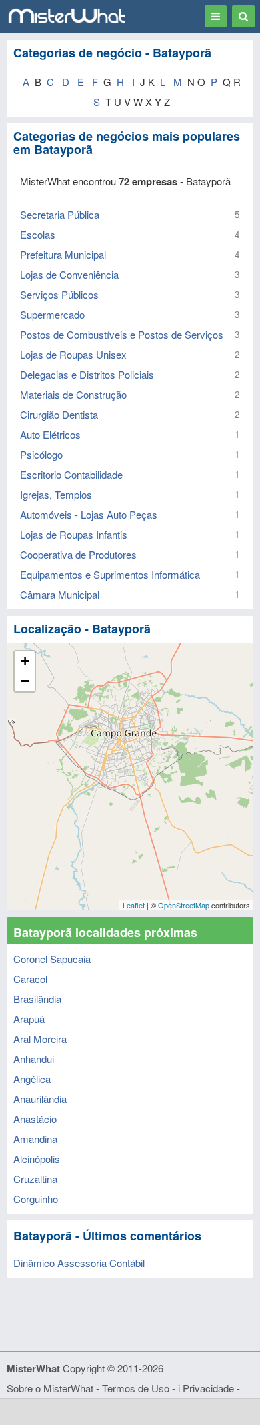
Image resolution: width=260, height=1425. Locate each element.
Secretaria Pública (59, 214)
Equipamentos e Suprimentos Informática (110, 574)
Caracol (30, 979)
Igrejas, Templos (56, 494)
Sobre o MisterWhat (50, 1388)
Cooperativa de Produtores (78, 554)
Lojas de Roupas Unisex (73, 354)
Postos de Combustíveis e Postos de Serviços (121, 334)
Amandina (35, 1139)
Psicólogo (41, 454)
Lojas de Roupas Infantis (73, 534)
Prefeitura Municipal (63, 254)
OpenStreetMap (183, 905)
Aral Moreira (40, 1039)
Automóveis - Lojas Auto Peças (88, 514)
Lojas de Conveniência (69, 274)
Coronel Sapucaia (52, 959)
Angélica (32, 1079)
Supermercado (52, 314)
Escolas (37, 234)
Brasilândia (37, 999)
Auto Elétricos (50, 434)
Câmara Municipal (59, 594)
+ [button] (25, 661)
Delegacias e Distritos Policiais (87, 374)
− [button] (25, 681)
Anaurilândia (40, 1099)
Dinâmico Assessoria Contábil (79, 1263)
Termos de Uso (135, 1388)
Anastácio (35, 1119)
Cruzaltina (35, 1179)
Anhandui (33, 1059)
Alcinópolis (36, 1159)
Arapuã (29, 1019)
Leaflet (134, 905)
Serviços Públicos (59, 294)
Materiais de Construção (73, 394)
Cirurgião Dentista (59, 414)
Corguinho (35, 1199)
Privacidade (208, 1388)
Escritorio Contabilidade (71, 474)
